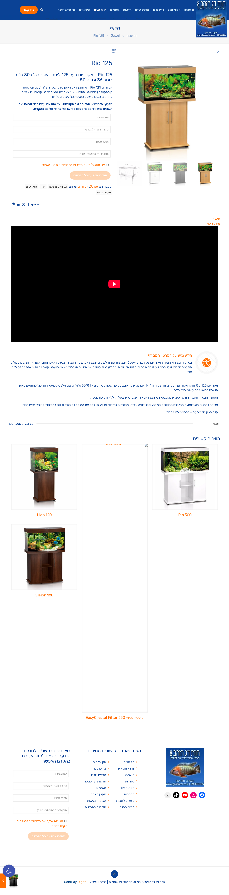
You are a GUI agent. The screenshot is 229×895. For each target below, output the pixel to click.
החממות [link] (129, 794)
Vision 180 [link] (44, 595)
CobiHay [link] (70, 882)
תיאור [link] (216, 219)
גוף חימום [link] (31, 186)
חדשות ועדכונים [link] (95, 781)
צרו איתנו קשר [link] (125, 768)
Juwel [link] (115, 36)
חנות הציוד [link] (127, 788)
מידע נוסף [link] (213, 223)
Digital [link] (82, 882)
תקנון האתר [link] (50, 165)
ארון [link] (43, 186)
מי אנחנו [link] (129, 775)
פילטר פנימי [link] (104, 192)
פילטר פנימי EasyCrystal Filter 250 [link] (114, 717)
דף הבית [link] (132, 36)
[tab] (114, 218)
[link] (9, 871)
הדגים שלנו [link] (98, 775)
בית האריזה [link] (127, 781)
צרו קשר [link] (28, 10)
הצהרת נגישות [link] (96, 801)
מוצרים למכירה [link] (125, 801)
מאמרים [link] (101, 788)
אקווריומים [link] (99, 762)
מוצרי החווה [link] (127, 807)
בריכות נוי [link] (100, 768)
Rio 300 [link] (185, 515)
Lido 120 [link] (44, 515)
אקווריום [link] (83, 187)
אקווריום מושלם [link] (58, 186)
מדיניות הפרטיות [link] (72, 165)
